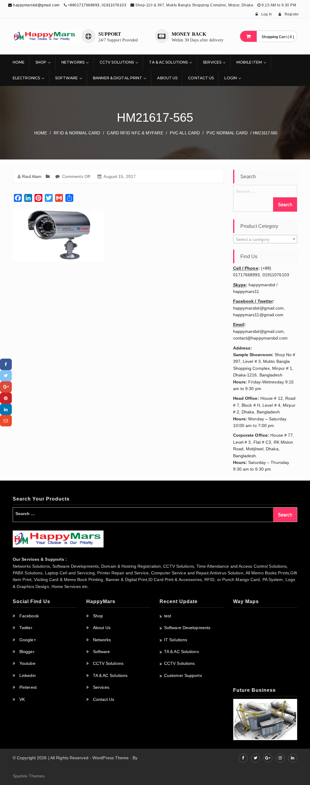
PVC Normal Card (227, 132)
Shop (40, 62)
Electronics (26, 78)
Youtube (27, 663)
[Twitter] (6, 375)
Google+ (27, 639)
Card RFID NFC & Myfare (135, 132)
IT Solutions (175, 639)
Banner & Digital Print (117, 78)
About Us (167, 78)
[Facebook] (6, 364)
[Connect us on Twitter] (255, 758)
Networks (72, 62)
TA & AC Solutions (168, 62)
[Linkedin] (6, 409)
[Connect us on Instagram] (280, 758)
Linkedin (27, 675)
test (167, 615)
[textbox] (265, 239)
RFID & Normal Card (77, 132)
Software (66, 78)
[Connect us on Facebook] (243, 758)
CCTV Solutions (117, 62)
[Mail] (6, 420)
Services (212, 62)
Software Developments (187, 627)
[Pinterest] (6, 398)
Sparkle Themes (29, 776)
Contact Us (201, 78)
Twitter (25, 627)
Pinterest (28, 687)
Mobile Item (249, 62)
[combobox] (265, 239)
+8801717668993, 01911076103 (97, 5)
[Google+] (6, 386)
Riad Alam (31, 176)
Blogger (27, 651)
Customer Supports (183, 675)
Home (19, 62)
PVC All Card (185, 132)
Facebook (29, 615)
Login (230, 78)
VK (22, 699)
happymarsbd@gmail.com (36, 5)
